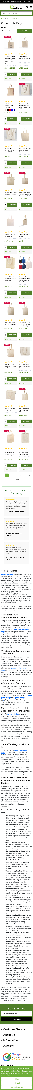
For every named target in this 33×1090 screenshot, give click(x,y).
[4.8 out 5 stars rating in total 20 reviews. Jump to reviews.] (23, 146)
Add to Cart (26, 119)
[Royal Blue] (12, 110)
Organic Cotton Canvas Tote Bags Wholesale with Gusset (10, 278)
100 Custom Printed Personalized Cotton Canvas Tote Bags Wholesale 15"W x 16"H (9, 60)
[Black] (8, 110)
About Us (9, 1035)
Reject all (16, 1083)
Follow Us (7, 1065)
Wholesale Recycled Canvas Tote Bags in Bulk (24, 410)
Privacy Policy (5, 1075)
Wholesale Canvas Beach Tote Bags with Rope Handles (24, 366)
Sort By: (3, 27)
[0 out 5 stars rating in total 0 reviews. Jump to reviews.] (23, 54)
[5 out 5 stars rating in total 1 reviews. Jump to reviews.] (8, 54)
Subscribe (16, 1019)
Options (12, 74)
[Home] (2, 18)
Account (8, 1046)
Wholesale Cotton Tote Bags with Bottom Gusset (25, 150)
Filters (24, 31)
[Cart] (31, 7)
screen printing (13, 714)
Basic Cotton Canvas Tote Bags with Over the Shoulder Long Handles (25, 194)
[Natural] (6, 110)
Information (10, 1040)
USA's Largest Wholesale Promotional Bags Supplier (16, 1)
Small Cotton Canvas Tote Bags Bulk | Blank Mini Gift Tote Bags (25, 324)
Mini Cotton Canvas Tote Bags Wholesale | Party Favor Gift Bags (10, 366)
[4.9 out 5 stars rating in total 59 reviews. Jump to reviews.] (8, 101)
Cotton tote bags (7, 574)
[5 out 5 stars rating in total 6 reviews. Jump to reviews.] (23, 274)
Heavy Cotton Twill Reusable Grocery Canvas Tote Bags (24, 452)
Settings (16, 1079)
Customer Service (14, 1029)
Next (17, 479)
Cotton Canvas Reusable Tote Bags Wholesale (9, 105)
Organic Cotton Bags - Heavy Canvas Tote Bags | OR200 (10, 150)
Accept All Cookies (16, 1087)
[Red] (10, 110)
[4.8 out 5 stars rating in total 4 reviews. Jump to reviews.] (8, 232)
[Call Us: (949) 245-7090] (27, 7)
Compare (8, 78)
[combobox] (16, 13)
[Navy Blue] (14, 110)
